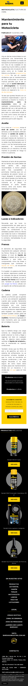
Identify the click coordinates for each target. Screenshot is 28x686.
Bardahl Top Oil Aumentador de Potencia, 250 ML (14, 562)
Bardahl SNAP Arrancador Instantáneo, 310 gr (14, 494)
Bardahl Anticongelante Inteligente (14, 528)
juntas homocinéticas (9, 316)
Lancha (14, 597)
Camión (14, 589)
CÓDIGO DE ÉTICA (14, 615)
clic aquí (13, 370)
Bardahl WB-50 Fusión (14, 460)
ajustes (21, 680)
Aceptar (5, 683)
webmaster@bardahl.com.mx (14, 672)
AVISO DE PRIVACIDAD (14, 622)
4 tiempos (15, 127)
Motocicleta (8, 10)
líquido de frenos (8, 265)
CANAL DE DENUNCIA (14, 618)
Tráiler (14, 592)
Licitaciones (14, 602)
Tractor (14, 600)
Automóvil (14, 587)
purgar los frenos (11, 284)
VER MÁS (14, 464)
